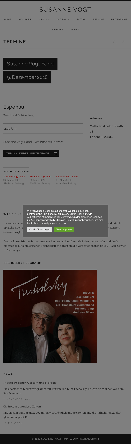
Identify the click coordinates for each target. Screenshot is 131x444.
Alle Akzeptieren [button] (64, 229)
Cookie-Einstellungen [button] (39, 229)
